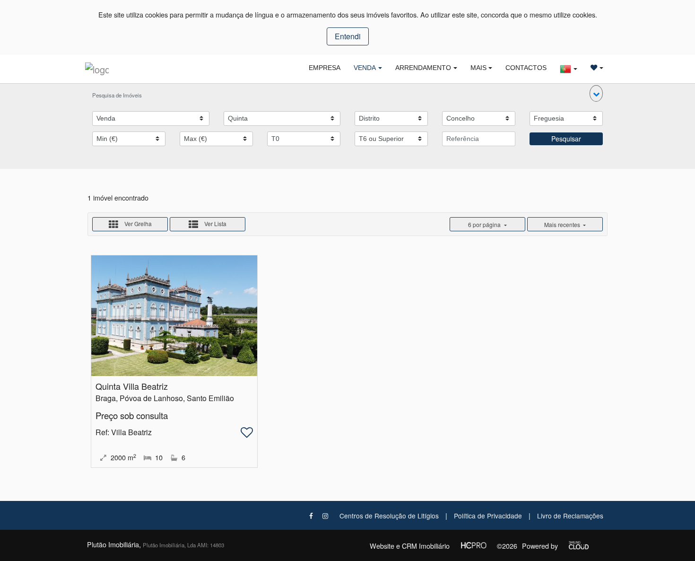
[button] (596, 93)
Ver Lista (214, 223)
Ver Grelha (137, 223)
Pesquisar (566, 138)
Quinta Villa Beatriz (132, 386)
